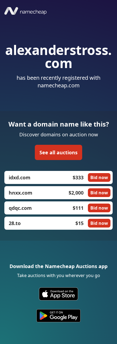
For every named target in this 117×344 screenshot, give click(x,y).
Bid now (99, 177)
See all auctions (58, 152)
